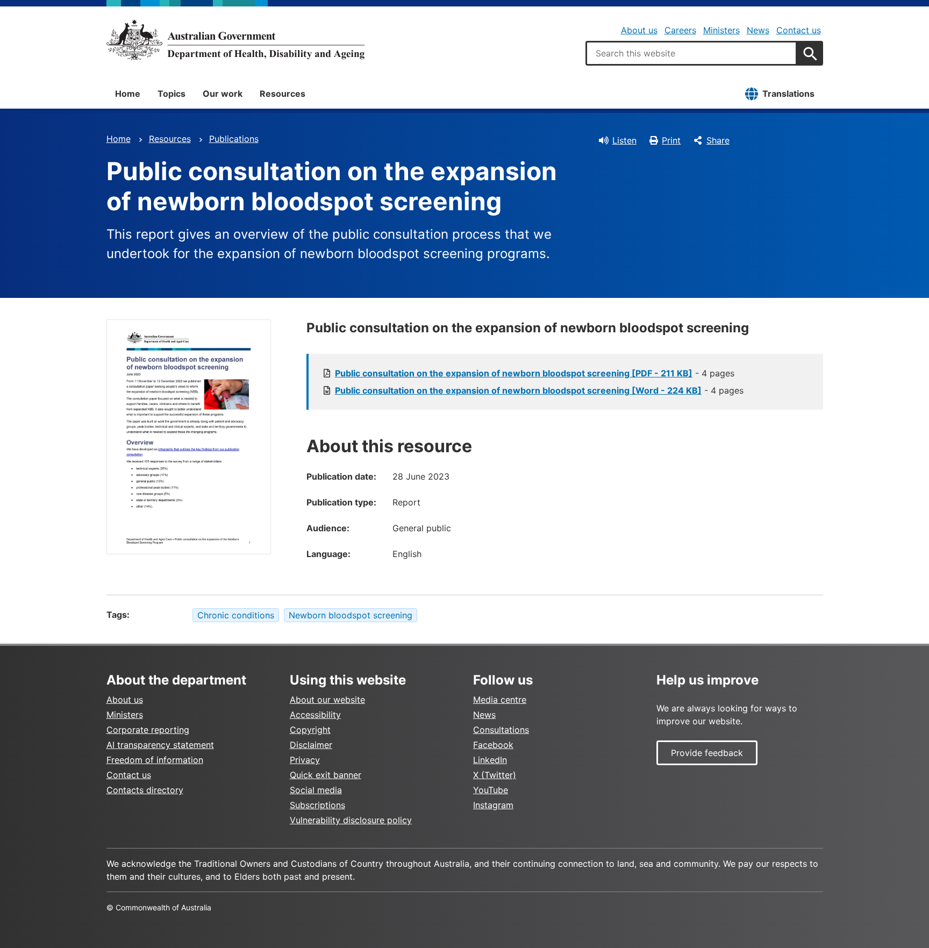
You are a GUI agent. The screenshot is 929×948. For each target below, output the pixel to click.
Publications (234, 138)
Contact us (798, 30)
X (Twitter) (494, 774)
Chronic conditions (235, 615)
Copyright (310, 729)
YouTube (490, 790)
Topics (171, 93)
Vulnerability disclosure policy (351, 820)
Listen (624, 140)
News (758, 30)
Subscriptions (317, 805)
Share (718, 140)
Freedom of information (154, 759)
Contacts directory (144, 790)
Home (127, 93)
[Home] (235, 39)
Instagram (493, 805)
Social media (316, 790)
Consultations (501, 729)
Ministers (721, 30)
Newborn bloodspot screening (350, 615)
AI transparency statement (160, 744)
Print (671, 140)
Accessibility (315, 714)
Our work (222, 93)
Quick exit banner (325, 774)
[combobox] (691, 53)
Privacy (305, 759)
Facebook (493, 744)
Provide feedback (707, 752)
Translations (788, 93)
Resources (282, 93)
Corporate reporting (147, 729)
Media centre (499, 699)
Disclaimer (311, 744)
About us (639, 30)
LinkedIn (490, 759)
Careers (680, 30)
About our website (327, 699)
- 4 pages (534, 373)
